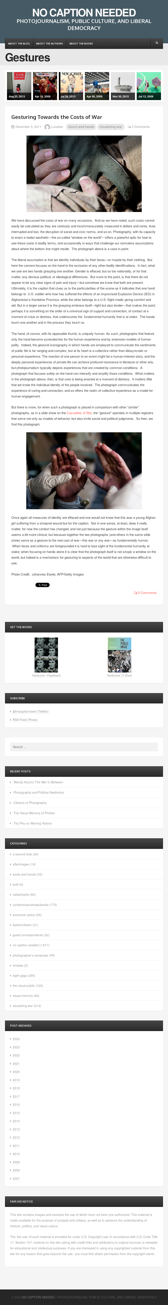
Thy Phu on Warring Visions (33, 823)
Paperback (54, 675)
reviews (18, 965)
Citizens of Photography (30, 802)
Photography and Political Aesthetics (39, 792)
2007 (16, 1178)
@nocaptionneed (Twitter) (31, 711)
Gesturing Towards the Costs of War (56, 116)
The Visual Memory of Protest (34, 813)
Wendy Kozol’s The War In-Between (38, 782)
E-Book (127, 675)
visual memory (23, 995)
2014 (16, 1121)
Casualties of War (79, 412)
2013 (16, 1129)
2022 (16, 1055)
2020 (16, 1071)
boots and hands (81, 127)
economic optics (24, 915)
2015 (16, 1113)
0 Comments (141, 126)
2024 (16, 1039)
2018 (16, 1088)
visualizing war (110, 127)
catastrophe (21, 894)
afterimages (21, 864)
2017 (16, 1096)
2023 (16, 1047)
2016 (16, 1104)
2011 (16, 1145)
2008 (16, 1170)
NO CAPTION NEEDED (84, 12)
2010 (16, 1153)
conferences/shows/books (31, 904)
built (15, 884)
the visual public (24, 985)
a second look (22, 854)
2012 (16, 1137)
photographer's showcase (30, 955)
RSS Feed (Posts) (25, 719)
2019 (16, 1080)
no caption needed (25, 945)
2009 (16, 1162)
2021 (16, 1063)
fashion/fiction (22, 925)
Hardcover (38, 675)
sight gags (20, 975)
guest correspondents (28, 935)
